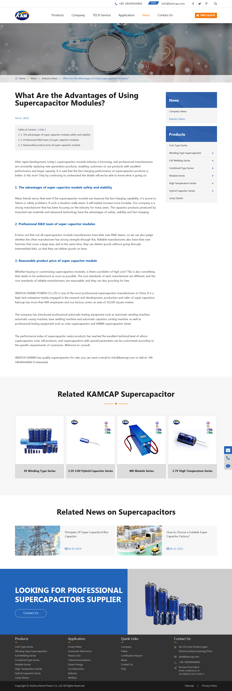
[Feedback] (228, 466)
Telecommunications (79, 660)
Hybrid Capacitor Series (182, 191)
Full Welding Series (179, 160)
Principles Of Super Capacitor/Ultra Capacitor (86, 534)
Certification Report (131, 655)
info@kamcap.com (173, 4)
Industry (72, 673)
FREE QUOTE (207, 15)
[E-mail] (228, 450)
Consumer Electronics (80, 651)
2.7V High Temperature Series (192, 447)
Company (78, 15)
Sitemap (189, 686)
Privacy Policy (209, 686)
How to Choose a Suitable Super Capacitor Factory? (187, 534)
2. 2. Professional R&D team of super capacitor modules (48, 140)
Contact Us (165, 15)
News (146, 15)
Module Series (177, 175)
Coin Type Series (178, 145)
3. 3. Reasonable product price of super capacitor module (49, 145)
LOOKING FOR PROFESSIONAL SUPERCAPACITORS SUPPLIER (69, 595)
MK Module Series (140, 446)
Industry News (50, 78)
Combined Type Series (181, 168)
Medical (72, 677)
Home (22, 78)
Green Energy (75, 664)
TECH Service (102, 15)
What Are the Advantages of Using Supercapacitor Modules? (96, 78)
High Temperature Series (182, 183)
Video (124, 651)
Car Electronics (76, 669)
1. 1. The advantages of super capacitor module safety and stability (54, 134)
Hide (41, 129)
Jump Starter (176, 198)
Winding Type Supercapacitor (185, 153)
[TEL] (228, 458)
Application (126, 15)
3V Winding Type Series (38, 446)
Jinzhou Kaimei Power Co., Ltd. (46, 686)
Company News (178, 111)
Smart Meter (75, 647)
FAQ (123, 669)
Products (58, 15)
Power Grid (74, 655)
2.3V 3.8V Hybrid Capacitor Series (90, 447)
